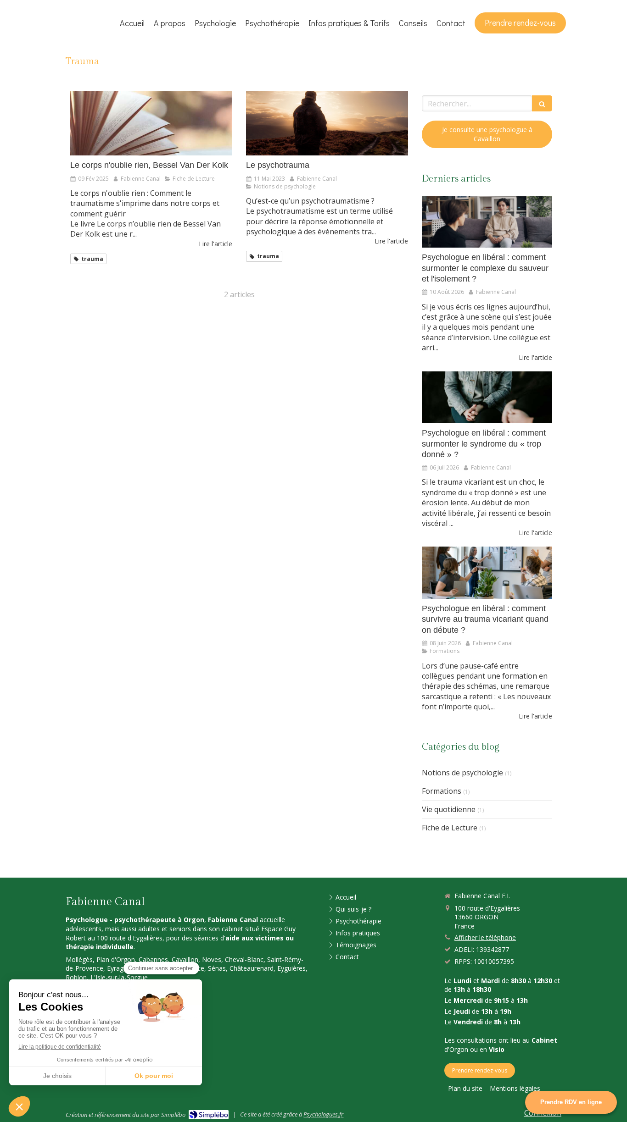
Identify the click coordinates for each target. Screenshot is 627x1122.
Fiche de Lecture (449, 828)
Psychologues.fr (323, 1114)
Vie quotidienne (449, 809)
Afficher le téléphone (485, 937)
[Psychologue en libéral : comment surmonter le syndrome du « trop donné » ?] (487, 397)
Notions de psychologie (462, 773)
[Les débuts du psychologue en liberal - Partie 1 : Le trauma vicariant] (487, 573)
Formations (441, 791)
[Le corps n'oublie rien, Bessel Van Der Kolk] (151, 123)
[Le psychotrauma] (327, 123)
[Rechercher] (542, 103)
